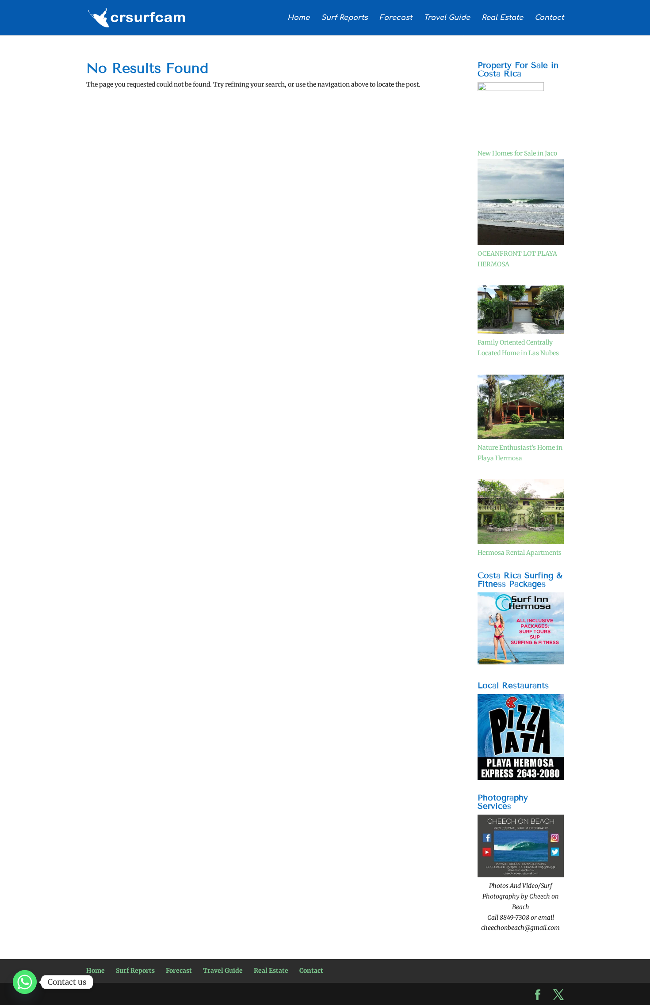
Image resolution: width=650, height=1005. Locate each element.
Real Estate (502, 18)
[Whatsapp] (25, 982)
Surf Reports (344, 18)
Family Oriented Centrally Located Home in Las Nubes (518, 347)
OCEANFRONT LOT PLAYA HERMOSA (517, 259)
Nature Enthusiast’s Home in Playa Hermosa (520, 453)
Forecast (395, 18)
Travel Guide (447, 18)
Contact (549, 18)
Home (298, 18)
